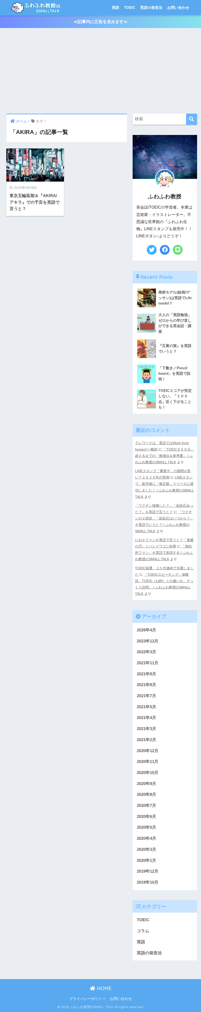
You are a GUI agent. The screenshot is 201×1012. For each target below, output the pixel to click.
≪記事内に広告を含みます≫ (101, 21)
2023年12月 (147, 641)
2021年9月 (146, 674)
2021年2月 (146, 739)
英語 (115, 7)
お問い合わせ (178, 7)
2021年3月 (146, 728)
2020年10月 (147, 772)
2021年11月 (147, 663)
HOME (103, 988)
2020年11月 (147, 761)
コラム (143, 931)
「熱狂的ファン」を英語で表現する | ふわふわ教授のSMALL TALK (164, 552)
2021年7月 (146, 695)
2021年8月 (146, 684)
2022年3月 (146, 652)
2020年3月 (146, 849)
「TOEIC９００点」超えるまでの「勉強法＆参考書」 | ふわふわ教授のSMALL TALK (164, 455)
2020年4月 (146, 838)
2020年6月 (146, 816)
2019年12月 (147, 871)
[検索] (191, 119)
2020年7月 (146, 805)
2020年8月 (146, 794)
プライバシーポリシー (87, 999)
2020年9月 (146, 783)
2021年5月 (146, 707)
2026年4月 (146, 630)
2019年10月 (147, 882)
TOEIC (129, 7)
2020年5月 (146, 827)
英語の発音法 (151, 7)
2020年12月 (147, 750)
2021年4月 (146, 717)
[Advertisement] (100, 71)
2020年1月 (146, 860)
